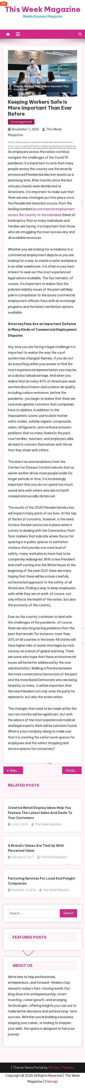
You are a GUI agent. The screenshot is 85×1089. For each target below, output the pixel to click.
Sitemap (51, 1081)
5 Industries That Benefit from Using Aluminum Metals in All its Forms (74, 771)
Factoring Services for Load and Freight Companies (41, 880)
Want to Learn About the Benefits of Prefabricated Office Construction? (16, 771)
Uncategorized (21, 122)
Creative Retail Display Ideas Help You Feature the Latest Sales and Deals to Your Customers (40, 813)
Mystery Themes (61, 1068)
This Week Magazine (42, 9)
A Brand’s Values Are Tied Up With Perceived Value (36, 848)
